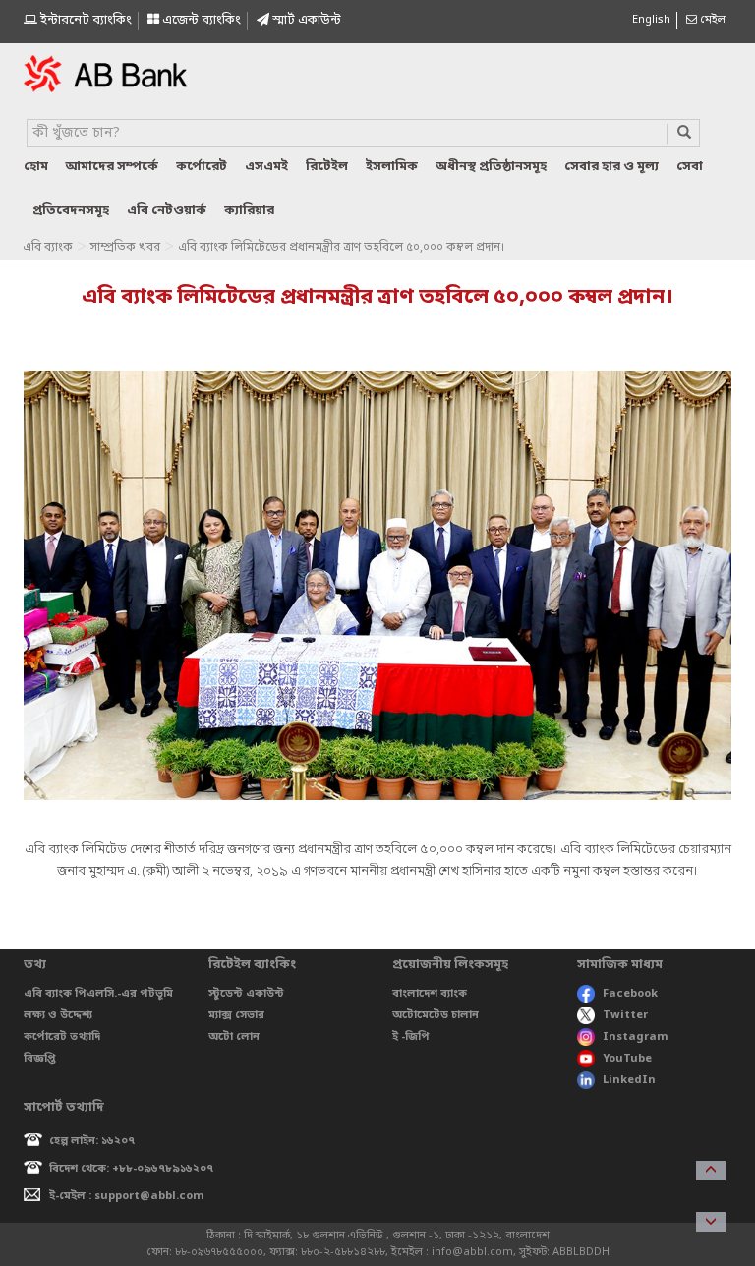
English (651, 20)
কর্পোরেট (201, 166)
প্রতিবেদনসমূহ (70, 210)
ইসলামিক (392, 166)
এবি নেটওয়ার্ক (166, 210)
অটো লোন (234, 1037)
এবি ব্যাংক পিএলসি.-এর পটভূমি (98, 994)
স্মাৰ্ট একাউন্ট (305, 20)
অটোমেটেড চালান (435, 1015)
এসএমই (266, 166)
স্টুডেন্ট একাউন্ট (246, 994)
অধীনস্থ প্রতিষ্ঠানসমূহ (491, 166)
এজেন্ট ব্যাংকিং (200, 20)
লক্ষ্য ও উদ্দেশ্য (58, 1015)
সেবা (689, 166)
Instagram (635, 1037)
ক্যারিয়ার (249, 210)
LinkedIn (629, 1080)
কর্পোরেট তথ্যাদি (62, 1037)
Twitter (625, 1015)
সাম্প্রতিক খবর (125, 248)
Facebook (630, 994)
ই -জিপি (411, 1037)
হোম (36, 166)
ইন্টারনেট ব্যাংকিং (84, 20)
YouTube (627, 1058)
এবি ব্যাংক (48, 248)
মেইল (711, 20)
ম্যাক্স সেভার (236, 1015)
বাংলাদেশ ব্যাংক (429, 994)
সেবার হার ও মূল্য (611, 166)
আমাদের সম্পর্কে (112, 166)
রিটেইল (327, 166)
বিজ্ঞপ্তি (40, 1058)
